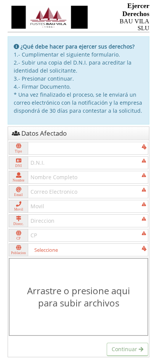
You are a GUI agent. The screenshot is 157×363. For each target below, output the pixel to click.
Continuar (125, 349)
